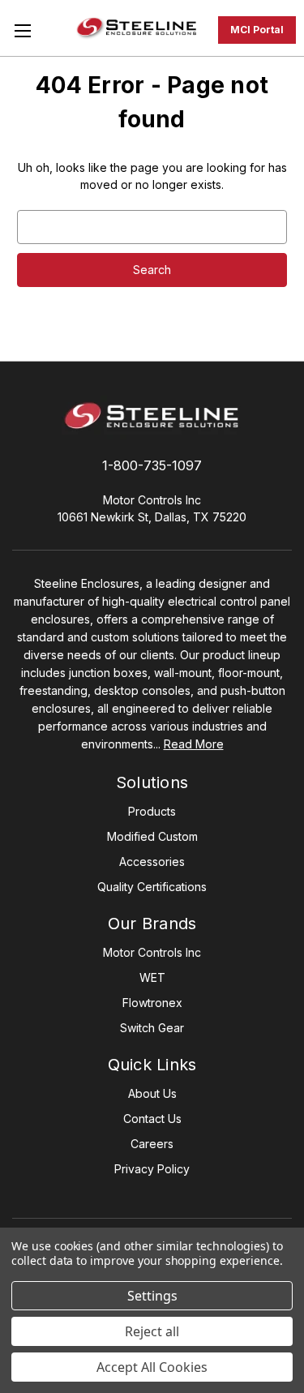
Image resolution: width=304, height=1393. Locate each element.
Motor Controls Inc (152, 952)
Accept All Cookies (152, 1367)
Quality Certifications (152, 887)
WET (152, 977)
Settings (152, 1296)
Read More (194, 744)
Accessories (152, 861)
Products (152, 811)
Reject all (152, 1331)
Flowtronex (152, 1002)
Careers (152, 1144)
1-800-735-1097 (152, 465)
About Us (152, 1093)
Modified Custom (152, 836)
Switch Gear (152, 1028)
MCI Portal (257, 30)
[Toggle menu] (22, 30)
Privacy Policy (152, 1169)
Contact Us (152, 1118)
